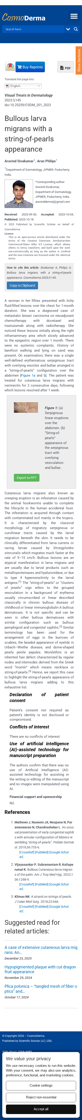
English (15, 86)
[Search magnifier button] (76, 29)
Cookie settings (41, 1085)
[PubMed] (42, 852)
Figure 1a (28, 375)
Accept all (41, 1109)
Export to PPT (26, 478)
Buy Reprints (32, 67)
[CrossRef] (26, 852)
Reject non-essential (41, 1097)
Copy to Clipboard (22, 285)
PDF (67, 68)
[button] (74, 16)
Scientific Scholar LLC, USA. (35, 1040)
